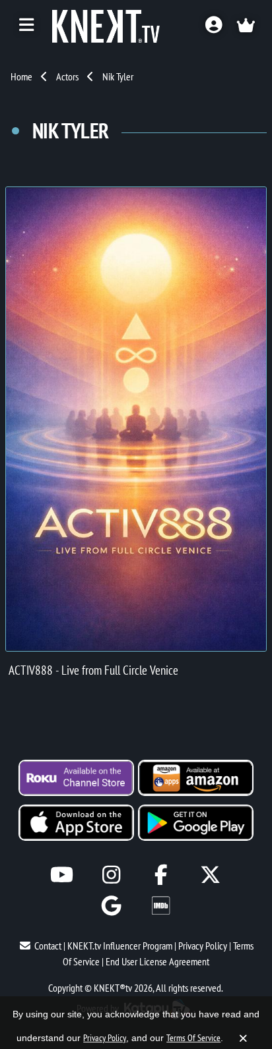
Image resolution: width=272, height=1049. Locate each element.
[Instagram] (111, 874)
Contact (47, 945)
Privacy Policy (202, 945)
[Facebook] (161, 874)
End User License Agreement (157, 961)
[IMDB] (161, 905)
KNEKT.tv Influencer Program (119, 945)
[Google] (111, 905)
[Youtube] (62, 874)
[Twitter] (210, 874)
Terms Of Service (193, 1038)
